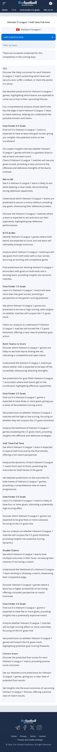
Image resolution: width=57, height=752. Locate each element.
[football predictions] (5, 3)
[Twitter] (32, 727)
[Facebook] (24, 727)
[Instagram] (39, 727)
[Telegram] (17, 727)
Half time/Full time (13, 37)
